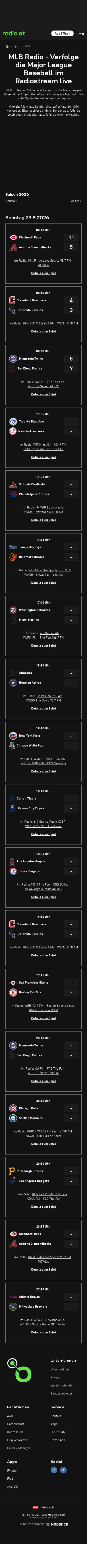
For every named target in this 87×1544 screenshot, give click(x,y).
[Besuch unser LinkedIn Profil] (54, 1470)
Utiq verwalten (17, 1440)
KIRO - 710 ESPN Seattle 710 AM (49, 1131)
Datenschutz (15, 1424)
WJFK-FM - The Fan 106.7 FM (43, 637)
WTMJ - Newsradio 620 (49, 1320)
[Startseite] (7, 46)
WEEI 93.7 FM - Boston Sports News (50, 1005)
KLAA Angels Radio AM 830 (43, 889)
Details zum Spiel (43, 273)
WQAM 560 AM (49, 633)
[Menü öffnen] (81, 33)
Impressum (15, 1432)
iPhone (12, 1470)
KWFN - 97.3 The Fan (49, 381)
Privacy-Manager (18, 1448)
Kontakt (56, 1416)
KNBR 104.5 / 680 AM (43, 1010)
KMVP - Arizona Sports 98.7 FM (49, 260)
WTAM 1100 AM (67, 323)
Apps (54, 1424)
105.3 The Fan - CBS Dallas (49, 884)
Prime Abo (58, 1440)
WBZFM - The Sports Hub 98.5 (50, 570)
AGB (10, 1416)
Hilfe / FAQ (58, 1432)
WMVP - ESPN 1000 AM (50, 759)
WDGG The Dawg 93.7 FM (43, 700)
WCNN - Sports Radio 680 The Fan (43, 1324)
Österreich (46, 1507)
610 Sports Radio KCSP (50, 821)
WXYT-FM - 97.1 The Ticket (43, 826)
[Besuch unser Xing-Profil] (63, 1470)
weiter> (76, 201)
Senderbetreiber (62, 1393)
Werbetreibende (61, 1385)
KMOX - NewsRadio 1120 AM (43, 512)
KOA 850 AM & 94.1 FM (38, 323)
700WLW (43, 265)
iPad (10, 1478)
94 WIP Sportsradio (49, 507)
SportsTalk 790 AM (49, 696)
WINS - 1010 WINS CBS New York (43, 763)
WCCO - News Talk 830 (43, 386)
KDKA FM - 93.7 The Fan (43, 1198)
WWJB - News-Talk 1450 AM (43, 574)
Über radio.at (60, 1369)
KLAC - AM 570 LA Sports (49, 1194)
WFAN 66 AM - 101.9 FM (49, 444)
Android (12, 1486)
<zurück (11, 201)
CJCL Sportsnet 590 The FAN (44, 449)
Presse (55, 1377)
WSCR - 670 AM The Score (43, 1136)
